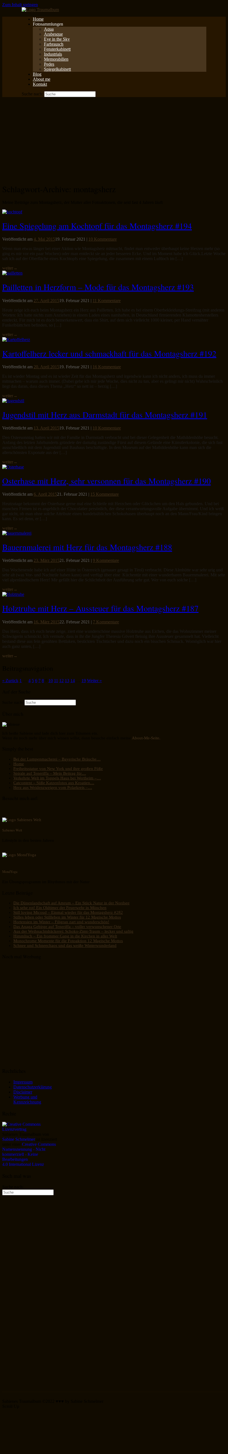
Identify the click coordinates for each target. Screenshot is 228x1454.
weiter (10, 268)
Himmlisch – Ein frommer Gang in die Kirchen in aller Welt (65, 936)
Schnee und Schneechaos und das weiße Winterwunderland (65, 945)
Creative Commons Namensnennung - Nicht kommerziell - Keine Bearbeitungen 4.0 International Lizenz (29, 1154)
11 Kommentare (107, 300)
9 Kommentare (106, 560)
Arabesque (53, 34)
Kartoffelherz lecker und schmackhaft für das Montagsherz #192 (109, 353)
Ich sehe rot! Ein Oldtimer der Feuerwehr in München (59, 907)
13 (67, 680)
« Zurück (10, 680)
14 (72, 680)
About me (41, 79)
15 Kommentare (104, 494)
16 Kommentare (107, 366)
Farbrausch (53, 44)
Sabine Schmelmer (18, 1139)
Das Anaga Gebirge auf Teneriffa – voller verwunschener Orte (67, 926)
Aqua (49, 29)
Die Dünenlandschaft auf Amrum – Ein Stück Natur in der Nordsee (71, 903)
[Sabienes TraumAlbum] (40, 9)
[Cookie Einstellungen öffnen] (44, 1449)
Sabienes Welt (12, 830)
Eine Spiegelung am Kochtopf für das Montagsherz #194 (97, 225)
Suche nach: (32, 94)
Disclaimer (22, 1092)
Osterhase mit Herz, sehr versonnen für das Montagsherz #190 (106, 480)
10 (50, 680)
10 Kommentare (102, 239)
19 (83, 680)
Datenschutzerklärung (32, 1087)
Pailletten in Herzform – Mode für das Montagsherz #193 (98, 286)
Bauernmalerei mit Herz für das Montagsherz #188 (87, 546)
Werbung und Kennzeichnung (27, 1099)
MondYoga (10, 871)
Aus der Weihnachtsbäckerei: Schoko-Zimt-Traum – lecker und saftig (73, 931)
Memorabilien (56, 59)
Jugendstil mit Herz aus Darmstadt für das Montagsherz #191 (104, 414)
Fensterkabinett (57, 49)
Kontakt (40, 84)
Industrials (53, 54)
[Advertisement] (114, 139)
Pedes (49, 64)
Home (38, 19)
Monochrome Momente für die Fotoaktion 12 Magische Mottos (68, 941)
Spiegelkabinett (57, 69)
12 (61, 680)
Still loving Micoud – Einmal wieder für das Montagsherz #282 (68, 912)
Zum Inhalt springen (20, 4)
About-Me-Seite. (146, 738)
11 (56, 680)
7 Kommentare (106, 621)
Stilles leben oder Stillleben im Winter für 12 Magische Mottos (67, 917)
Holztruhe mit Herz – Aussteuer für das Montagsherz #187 (100, 608)
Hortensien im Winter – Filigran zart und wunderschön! (61, 922)
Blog (37, 74)
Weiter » (94, 680)
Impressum (23, 1082)
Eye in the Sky (57, 39)
